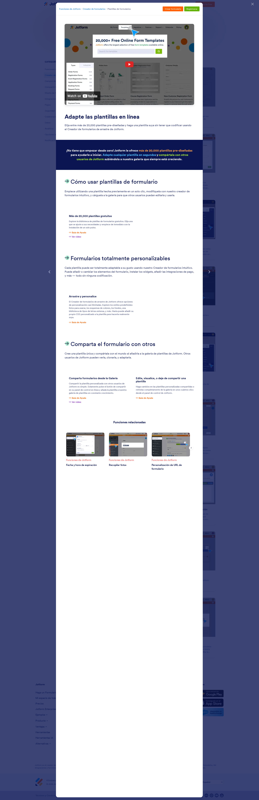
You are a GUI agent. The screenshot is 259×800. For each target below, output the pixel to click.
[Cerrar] (252, 4)
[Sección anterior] (49, 272)
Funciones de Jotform (70, 9)
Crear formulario (173, 9)
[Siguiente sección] (209, 272)
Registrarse (191, 9)
